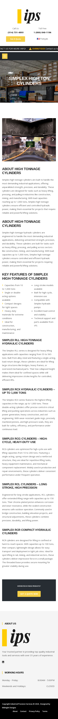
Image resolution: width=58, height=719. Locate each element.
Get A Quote (15, 39)
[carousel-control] (5, 140)
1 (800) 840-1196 (42, 32)
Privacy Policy (34, 711)
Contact (23, 711)
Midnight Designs (9, 707)
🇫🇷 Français (42, 38)
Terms (44, 711)
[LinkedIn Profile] (3, 662)
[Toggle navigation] (4, 56)
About (15, 711)
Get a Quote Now (29, 594)
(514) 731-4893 (16, 32)
